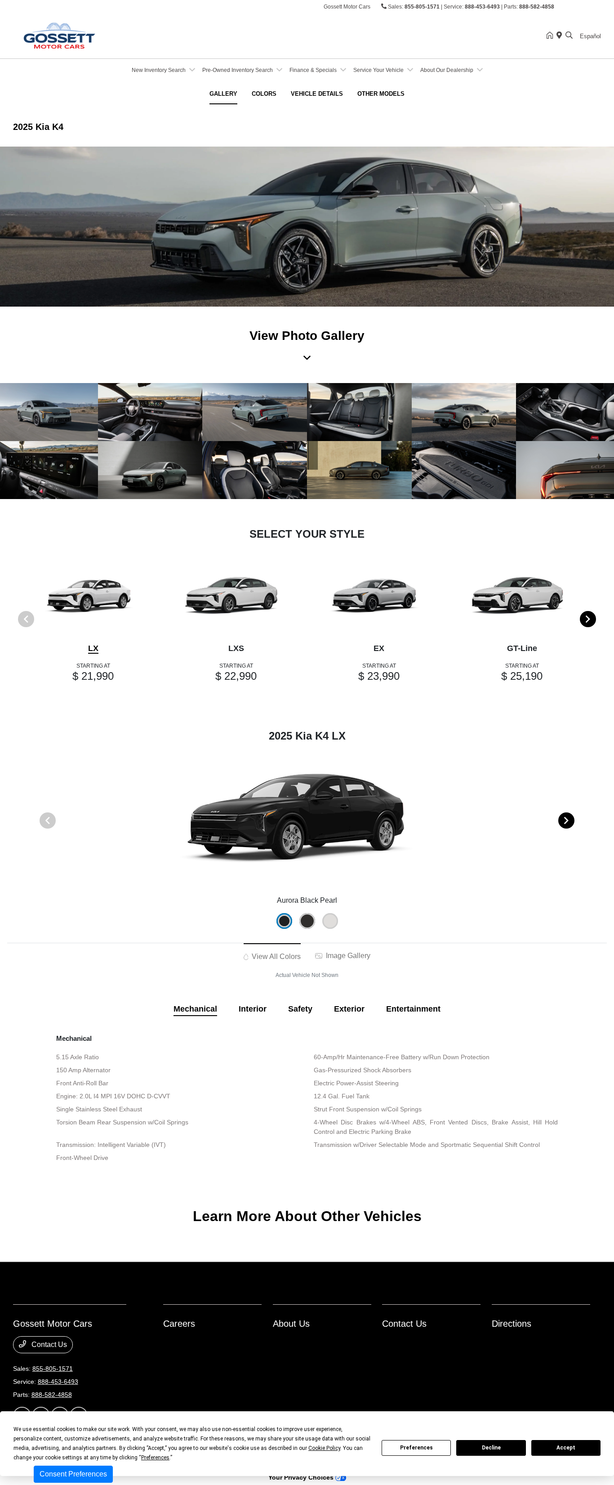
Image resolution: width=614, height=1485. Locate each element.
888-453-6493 (482, 7)
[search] (569, 36)
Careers (179, 1324)
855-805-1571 (422, 7)
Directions (511, 1324)
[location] (560, 36)
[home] (551, 36)
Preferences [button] (155, 1457)
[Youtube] (596, 7)
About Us (291, 1324)
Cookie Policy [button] (324, 1448)
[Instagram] (578, 7)
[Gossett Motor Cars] (90, 35)
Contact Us (48, 1344)
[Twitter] (587, 7)
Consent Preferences (73, 1474)
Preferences (416, 1448)
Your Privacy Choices (301, 1477)
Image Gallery (347, 955)
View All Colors (275, 956)
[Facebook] (569, 7)
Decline (491, 1448)
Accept (565, 1448)
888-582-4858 (536, 7)
